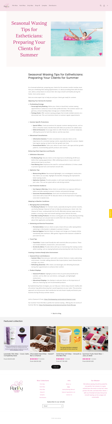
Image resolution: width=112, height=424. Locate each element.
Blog (68, 386)
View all (56, 367)
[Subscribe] (61, 406)
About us (68, 384)
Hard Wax (42, 386)
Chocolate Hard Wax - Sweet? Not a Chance (42, 355)
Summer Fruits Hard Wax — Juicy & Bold (93, 355)
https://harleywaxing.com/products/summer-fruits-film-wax (57, 305)
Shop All (42, 392)
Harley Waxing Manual (68, 389)
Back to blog (57, 313)
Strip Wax (42, 389)
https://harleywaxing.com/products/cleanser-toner (60, 299)
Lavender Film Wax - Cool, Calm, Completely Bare (16, 355)
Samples (42, 394)
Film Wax (42, 384)
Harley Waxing (58, 418)
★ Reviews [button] (110, 213)
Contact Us (69, 394)
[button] (100, 5)
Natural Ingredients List (68, 392)
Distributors (43, 397)
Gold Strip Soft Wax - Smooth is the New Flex (68, 355)
